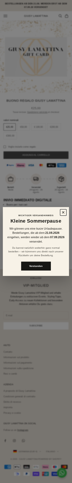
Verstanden (36, 266)
